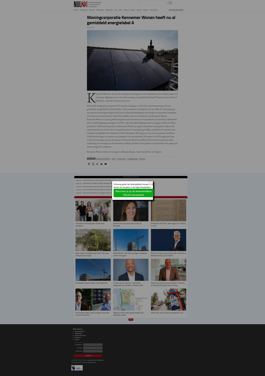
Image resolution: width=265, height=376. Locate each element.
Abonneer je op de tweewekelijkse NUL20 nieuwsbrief (133, 192)
